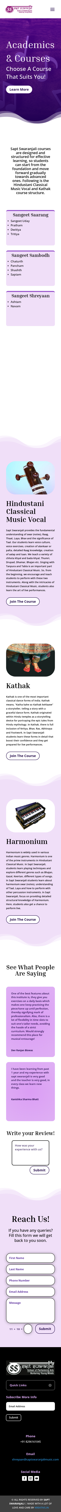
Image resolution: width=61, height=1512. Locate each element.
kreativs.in (42, 1507)
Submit (39, 1170)
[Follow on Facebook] (24, 1478)
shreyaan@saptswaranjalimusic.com (35, 1459)
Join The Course (23, 601)
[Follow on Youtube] (36, 1478)
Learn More (19, 89)
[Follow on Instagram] (30, 1478)
